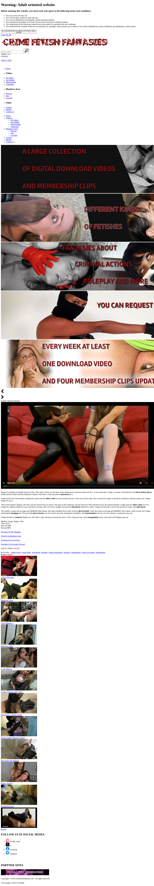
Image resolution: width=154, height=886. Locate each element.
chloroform (36, 552)
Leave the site (6, 35)
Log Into (14, 135)
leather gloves (16, 552)
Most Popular (11, 82)
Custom (9, 107)
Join (7, 96)
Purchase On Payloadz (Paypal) (13, 544)
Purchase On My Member (11, 532)
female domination (56, 552)
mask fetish (26, 552)
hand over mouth (88, 552)
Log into (9, 98)
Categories (10, 84)
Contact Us (10, 142)
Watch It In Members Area (11, 536)
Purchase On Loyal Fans (10, 540)
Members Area (11, 129)
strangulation (100, 552)
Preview (9, 94)
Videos (8, 118)
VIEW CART (6, 60)
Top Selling (10, 80)
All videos (10, 78)
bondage (44, 552)
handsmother (76, 552)
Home (8, 69)
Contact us (10, 112)
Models (8, 110)
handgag (67, 552)
